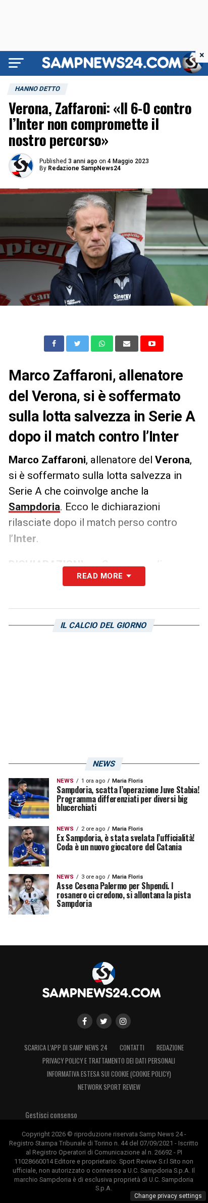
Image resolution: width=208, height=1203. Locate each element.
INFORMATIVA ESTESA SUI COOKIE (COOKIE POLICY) (109, 1074)
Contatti (132, 1047)
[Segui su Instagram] (123, 1021)
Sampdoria (34, 507)
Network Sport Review (109, 1087)
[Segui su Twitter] (104, 1021)
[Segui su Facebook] (84, 1021)
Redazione (170, 1047)
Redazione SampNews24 (84, 168)
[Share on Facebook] (55, 343)
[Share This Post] (103, 343)
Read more (100, 576)
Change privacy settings (168, 1195)
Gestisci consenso (51, 1115)
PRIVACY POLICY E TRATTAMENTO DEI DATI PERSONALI (108, 1061)
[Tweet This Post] (78, 343)
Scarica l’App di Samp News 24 (66, 1047)
